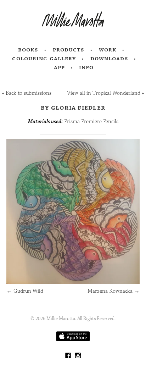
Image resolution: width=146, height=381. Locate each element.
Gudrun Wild (24, 291)
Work (108, 50)
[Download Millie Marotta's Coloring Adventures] (73, 339)
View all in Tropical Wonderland (103, 93)
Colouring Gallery (44, 58)
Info (86, 67)
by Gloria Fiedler (73, 107)
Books (28, 50)
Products (69, 50)
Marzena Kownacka (114, 291)
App (59, 67)
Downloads (109, 58)
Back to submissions (28, 93)
